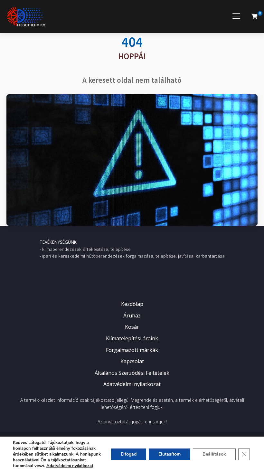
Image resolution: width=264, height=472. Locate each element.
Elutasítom (169, 454)
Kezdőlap (132, 303)
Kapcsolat (132, 361)
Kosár (132, 326)
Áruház (132, 315)
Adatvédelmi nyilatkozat (132, 384)
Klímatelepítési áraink (132, 338)
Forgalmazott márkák (132, 350)
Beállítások (214, 454)
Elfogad (129, 454)
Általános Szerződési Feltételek (132, 372)
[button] (254, 16)
